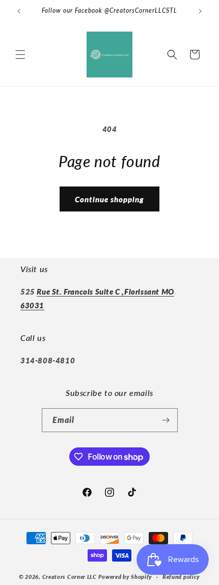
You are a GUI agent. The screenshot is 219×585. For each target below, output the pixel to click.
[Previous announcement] (19, 11)
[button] (20, 54)
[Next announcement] (200, 11)
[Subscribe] (166, 420)
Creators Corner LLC (69, 576)
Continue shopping (109, 199)
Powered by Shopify (125, 576)
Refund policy (181, 576)
